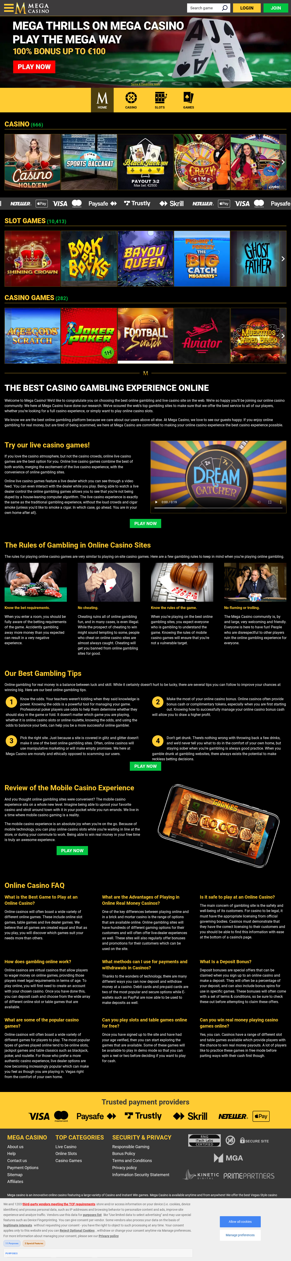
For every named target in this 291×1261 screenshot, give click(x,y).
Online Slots (66, 1153)
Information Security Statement (140, 1174)
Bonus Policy (123, 1153)
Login (246, 8)
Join (276, 8)
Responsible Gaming (130, 1146)
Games (188, 107)
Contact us (17, 1160)
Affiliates (15, 1181)
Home (102, 107)
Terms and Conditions (132, 1160)
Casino (131, 107)
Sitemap (15, 1174)
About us (15, 1146)
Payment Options (22, 1167)
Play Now (145, 523)
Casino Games (68, 1160)
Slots (160, 107)
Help (11, 1153)
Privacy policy (124, 1167)
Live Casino (65, 1146)
